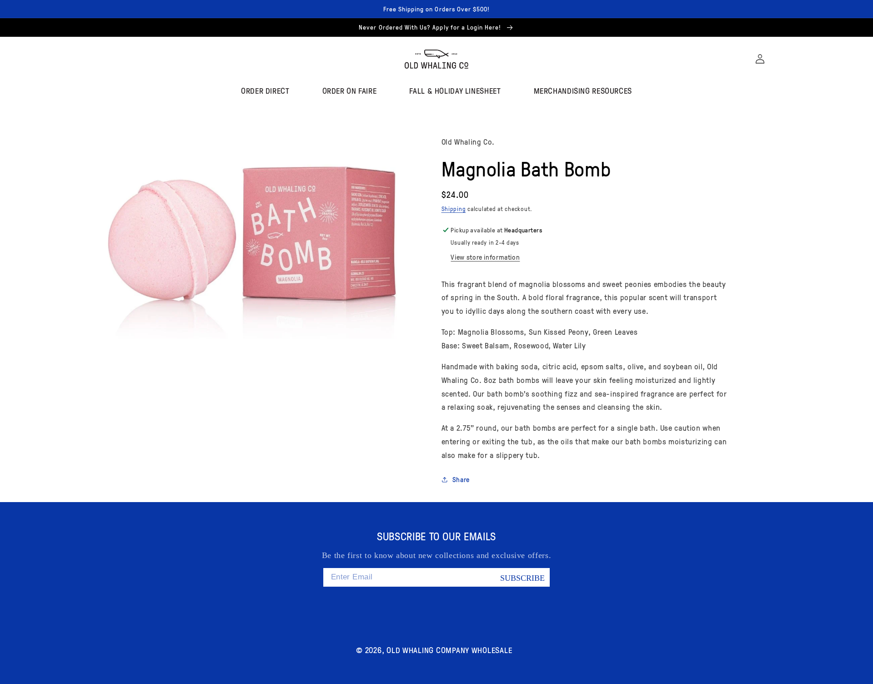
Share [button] (461, 479)
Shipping (454, 209)
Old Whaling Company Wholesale (449, 649)
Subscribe (522, 578)
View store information (485, 257)
